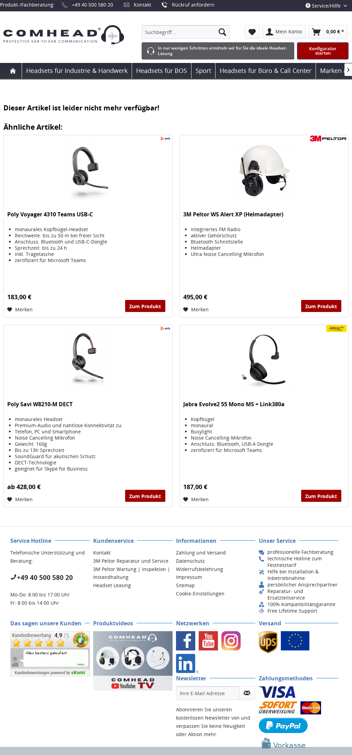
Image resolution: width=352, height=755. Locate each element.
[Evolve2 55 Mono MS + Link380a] (264, 359)
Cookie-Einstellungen (200, 593)
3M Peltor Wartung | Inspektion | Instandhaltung (131, 573)
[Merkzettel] (252, 32)
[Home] (12, 70)
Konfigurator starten (323, 50)
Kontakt (142, 4)
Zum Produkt (145, 306)
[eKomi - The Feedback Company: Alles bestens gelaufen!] (50, 654)
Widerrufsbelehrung (199, 569)
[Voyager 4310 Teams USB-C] (88, 170)
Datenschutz (190, 561)
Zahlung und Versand (201, 552)
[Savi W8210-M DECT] (88, 359)
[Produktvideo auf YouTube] (133, 661)
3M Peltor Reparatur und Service (130, 561)
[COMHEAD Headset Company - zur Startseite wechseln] (63, 34)
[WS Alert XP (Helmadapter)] (264, 170)
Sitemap (185, 585)
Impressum (189, 577)
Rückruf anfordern (193, 4)
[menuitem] (186, 32)
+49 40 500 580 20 (92, 4)
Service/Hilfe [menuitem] (326, 5)
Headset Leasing (112, 585)
